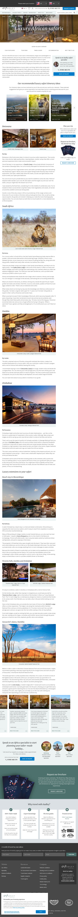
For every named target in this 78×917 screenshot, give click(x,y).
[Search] (74, 12)
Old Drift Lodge (50, 604)
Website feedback (6, 873)
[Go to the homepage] (8, 8)
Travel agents (24, 879)
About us (40, 12)
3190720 (51, 913)
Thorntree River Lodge (9, 595)
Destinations (6, 12)
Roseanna (7, 430)
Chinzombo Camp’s (27, 368)
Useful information (25, 867)
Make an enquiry (64, 74)
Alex (5, 154)
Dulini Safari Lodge (19, 267)
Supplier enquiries (25, 876)
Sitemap (4, 876)
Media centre (43, 887)
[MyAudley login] (33, 8)
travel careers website (67, 880)
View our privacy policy (19, 907)
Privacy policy (43, 876)
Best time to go (69, 50)
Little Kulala (16, 685)
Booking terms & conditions (47, 870)
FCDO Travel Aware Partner (67, 817)
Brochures (49, 12)
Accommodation (54, 50)
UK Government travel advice (28, 870)
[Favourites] (29, 8)
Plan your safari (10, 50)
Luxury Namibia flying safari (15, 109)
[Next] (74, 107)
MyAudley (4, 870)
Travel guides (38, 50)
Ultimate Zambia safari (37, 109)
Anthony (7, 524)
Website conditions (45, 867)
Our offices (4, 867)
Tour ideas (24, 50)
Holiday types (17, 12)
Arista (6, 253)
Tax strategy (43, 884)
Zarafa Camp (28, 164)
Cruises (25, 12)
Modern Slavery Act (45, 881)
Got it (40, 911)
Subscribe (71, 854)
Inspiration (32, 12)
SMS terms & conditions (46, 873)
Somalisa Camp (14, 442)
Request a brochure (68, 163)
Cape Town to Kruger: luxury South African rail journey (60, 107)
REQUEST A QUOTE (69, 8)
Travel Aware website (26, 873)
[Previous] (3, 107)
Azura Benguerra (22, 536)
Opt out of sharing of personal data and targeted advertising (12, 912)
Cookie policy (43, 879)
